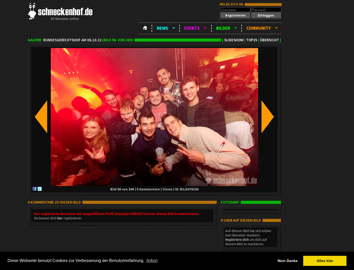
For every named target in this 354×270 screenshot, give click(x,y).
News (162, 28)
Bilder (223, 28)
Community (258, 28)
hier (60, 218)
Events (192, 28)
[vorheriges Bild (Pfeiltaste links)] (41, 117)
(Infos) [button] (152, 260)
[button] (235, 15)
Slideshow (234, 40)
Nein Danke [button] (288, 261)
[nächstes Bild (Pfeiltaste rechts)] (267, 117)
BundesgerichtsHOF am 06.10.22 (72, 40)
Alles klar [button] (325, 261)
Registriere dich (237, 239)
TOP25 (251, 40)
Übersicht (269, 40)
